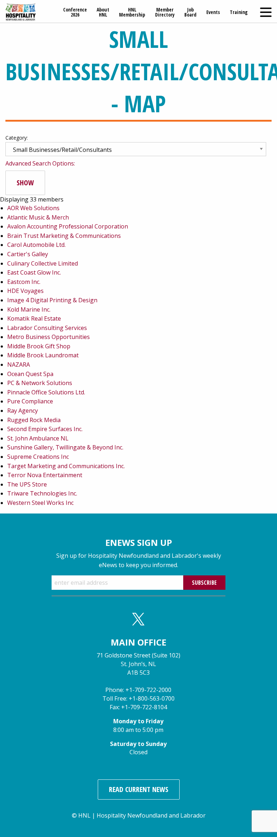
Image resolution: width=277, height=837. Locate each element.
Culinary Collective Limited (42, 263)
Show (25, 182)
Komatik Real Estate (34, 318)
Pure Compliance (30, 401)
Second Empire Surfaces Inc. (45, 429)
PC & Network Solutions (39, 383)
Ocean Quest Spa (30, 374)
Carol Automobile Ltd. (36, 245)
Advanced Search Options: (40, 163)
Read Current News (138, 789)
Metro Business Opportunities (48, 337)
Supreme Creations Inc (38, 457)
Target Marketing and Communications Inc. (66, 466)
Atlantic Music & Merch (38, 217)
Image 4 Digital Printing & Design (52, 300)
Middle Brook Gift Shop (38, 346)
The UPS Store (27, 484)
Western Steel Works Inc (40, 503)
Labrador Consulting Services (47, 328)
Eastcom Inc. (23, 282)
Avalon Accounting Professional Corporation (67, 226)
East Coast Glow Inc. (34, 272)
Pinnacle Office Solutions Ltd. (46, 392)
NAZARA (18, 364)
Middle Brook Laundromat (43, 355)
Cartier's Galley (27, 254)
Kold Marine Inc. (28, 309)
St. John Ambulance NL (38, 438)
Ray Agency (22, 411)
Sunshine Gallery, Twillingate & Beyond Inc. (65, 447)
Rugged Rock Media (34, 420)
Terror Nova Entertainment (44, 475)
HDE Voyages (25, 291)
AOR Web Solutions (33, 208)
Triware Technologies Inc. (42, 493)
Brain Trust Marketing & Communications (64, 236)
